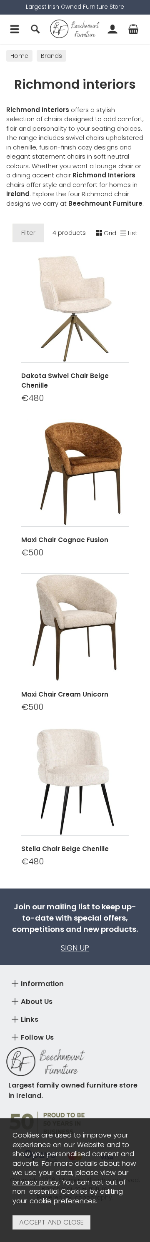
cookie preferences (63, 1201)
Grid (110, 233)
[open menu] (14, 29)
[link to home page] (75, 29)
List (133, 233)
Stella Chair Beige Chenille (65, 848)
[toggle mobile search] (35, 29)
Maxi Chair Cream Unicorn (64, 694)
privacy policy (35, 1182)
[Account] (112, 29)
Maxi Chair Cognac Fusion (64, 539)
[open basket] (133, 29)
